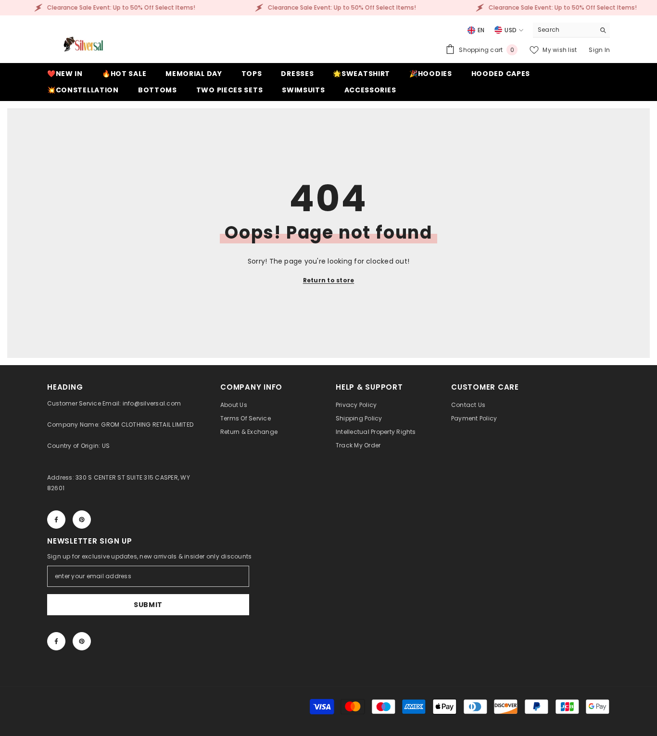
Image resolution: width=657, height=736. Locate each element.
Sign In (599, 50)
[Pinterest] (82, 519)
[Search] (571, 30)
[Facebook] (56, 519)
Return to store (328, 280)
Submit (148, 604)
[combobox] (564, 30)
